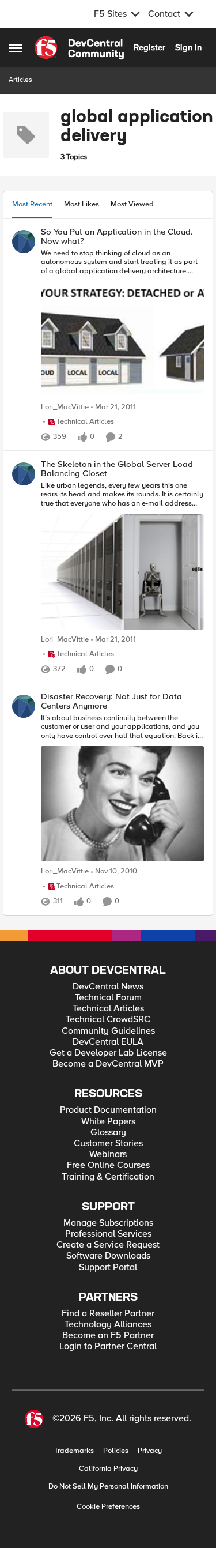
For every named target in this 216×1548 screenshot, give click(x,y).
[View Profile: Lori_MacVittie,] (23, 241)
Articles (20, 80)
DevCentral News (108, 986)
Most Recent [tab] (32, 204)
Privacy (150, 1451)
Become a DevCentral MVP (108, 1064)
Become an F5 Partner (108, 1335)
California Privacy (108, 1468)
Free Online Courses (108, 1165)
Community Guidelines (108, 1031)
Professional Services (108, 1234)
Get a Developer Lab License (108, 1053)
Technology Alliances (108, 1324)
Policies (115, 1451)
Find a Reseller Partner (108, 1313)
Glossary (108, 1132)
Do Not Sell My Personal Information (108, 1486)
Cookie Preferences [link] (108, 1506)
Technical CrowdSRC (108, 1019)
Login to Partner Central (108, 1346)
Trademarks (74, 1451)
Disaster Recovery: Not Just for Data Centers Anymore (111, 701)
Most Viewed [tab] (132, 204)
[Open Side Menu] (15, 48)
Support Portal (108, 1267)
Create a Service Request (108, 1245)
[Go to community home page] (79, 48)
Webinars (108, 1154)
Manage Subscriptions (108, 1223)
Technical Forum (108, 997)
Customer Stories (108, 1143)
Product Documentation (108, 1110)
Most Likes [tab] (81, 204)
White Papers (108, 1121)
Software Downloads (108, 1256)
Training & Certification (108, 1177)
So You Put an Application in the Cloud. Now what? (117, 236)
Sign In (188, 47)
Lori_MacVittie (65, 407)
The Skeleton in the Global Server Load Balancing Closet (117, 469)
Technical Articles (108, 1008)
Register (149, 47)
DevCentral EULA (108, 1042)
